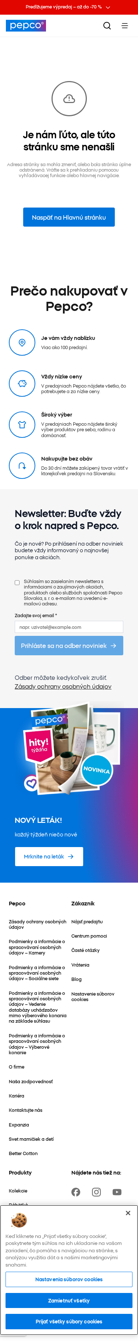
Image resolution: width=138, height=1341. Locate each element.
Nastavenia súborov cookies (69, 1279)
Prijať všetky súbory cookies (69, 1321)
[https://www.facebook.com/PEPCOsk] (77, 1192)
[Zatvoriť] (128, 1213)
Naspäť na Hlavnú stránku (69, 217)
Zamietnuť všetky (69, 1300)
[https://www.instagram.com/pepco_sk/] (98, 1192)
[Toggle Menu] (124, 25)
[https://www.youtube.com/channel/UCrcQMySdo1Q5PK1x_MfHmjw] (118, 1192)
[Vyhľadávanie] (107, 25)
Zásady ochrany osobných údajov (63, 686)
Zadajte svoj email (36, 615)
